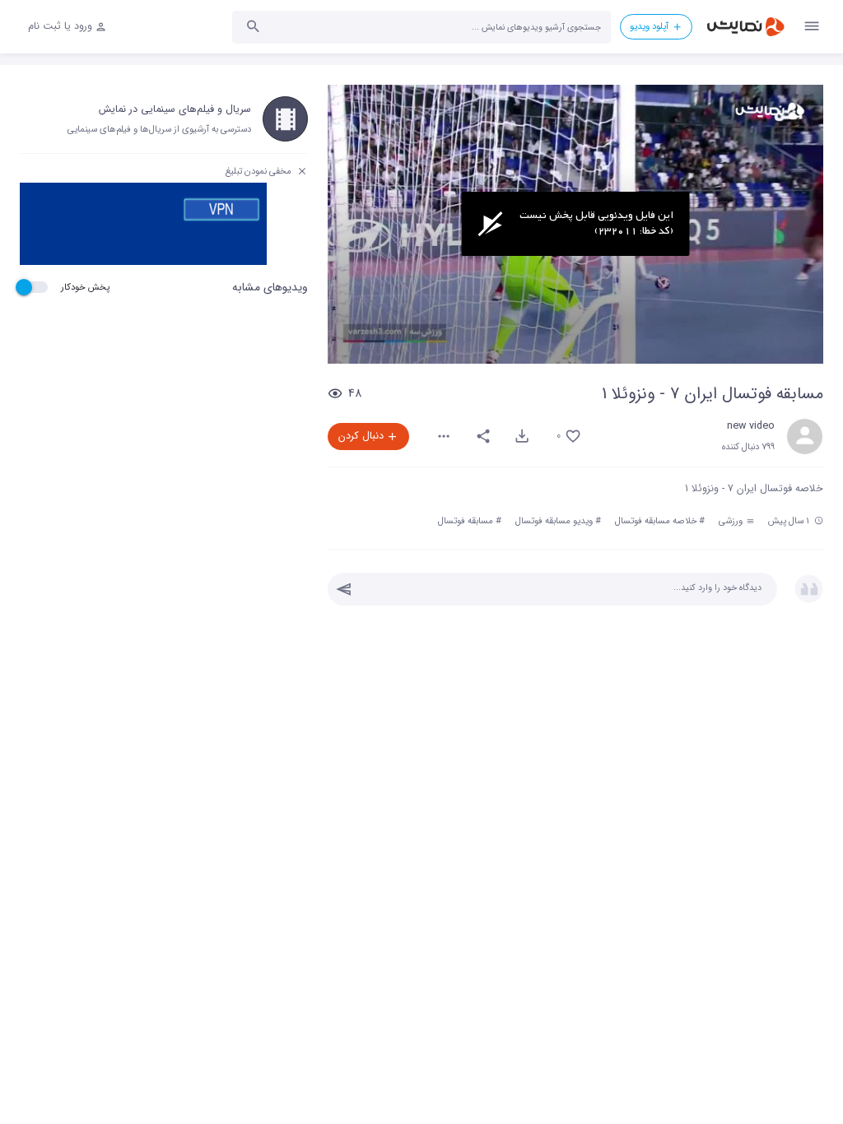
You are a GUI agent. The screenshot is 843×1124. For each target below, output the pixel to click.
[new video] (804, 436)
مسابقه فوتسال (465, 520)
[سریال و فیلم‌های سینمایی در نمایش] (285, 119)
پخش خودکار (85, 287)
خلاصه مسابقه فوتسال (656, 520)
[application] (575, 224)
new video (751, 426)
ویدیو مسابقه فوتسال (554, 520)
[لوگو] (770, 111)
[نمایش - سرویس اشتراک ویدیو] (745, 27)
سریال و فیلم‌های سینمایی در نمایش (175, 109)
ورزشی (732, 520)
